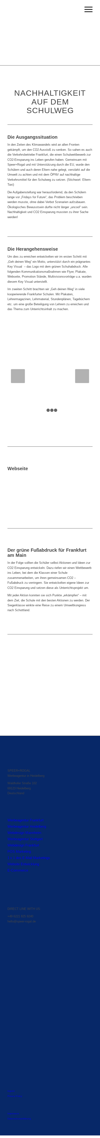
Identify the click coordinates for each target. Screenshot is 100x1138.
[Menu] (86, 9)
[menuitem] (86, 9)
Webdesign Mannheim (24, 833)
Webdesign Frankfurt (23, 845)
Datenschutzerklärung (19, 1118)
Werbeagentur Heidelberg (26, 826)
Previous (18, 376)
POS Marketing (19, 851)
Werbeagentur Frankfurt (25, 820)
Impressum (13, 1113)
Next (82, 376)
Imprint (11, 1091)
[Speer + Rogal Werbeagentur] (41, 9)
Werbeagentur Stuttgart (25, 839)
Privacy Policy (14, 1096)
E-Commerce (17, 870)
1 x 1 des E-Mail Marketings (28, 858)
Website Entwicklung (23, 864)
